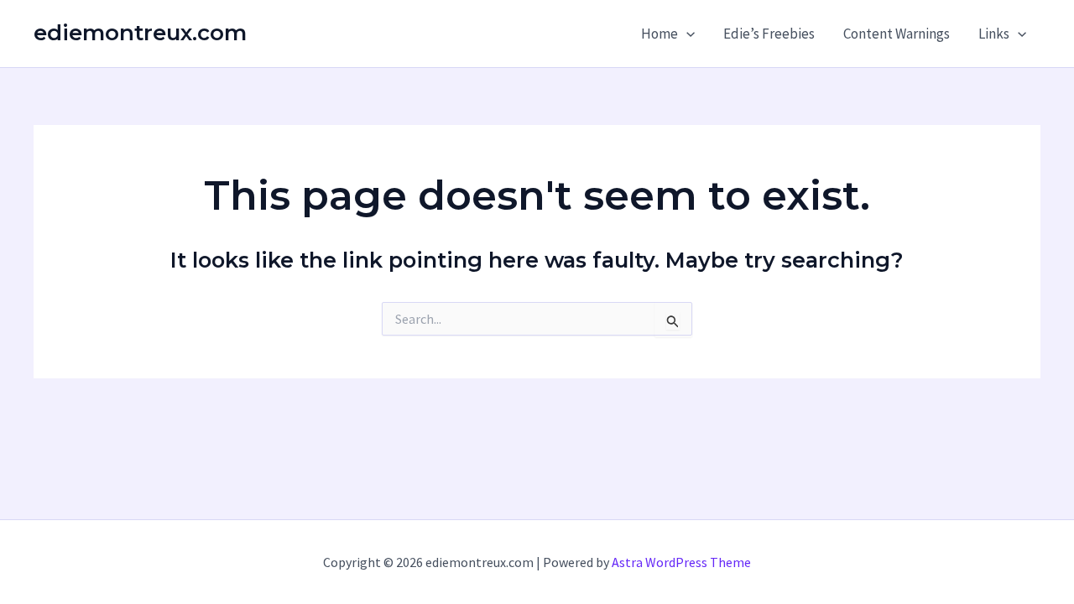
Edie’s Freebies (769, 33)
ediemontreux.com (140, 32)
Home (659, 33)
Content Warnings (896, 33)
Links (993, 33)
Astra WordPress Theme (681, 562)
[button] (686, 33)
